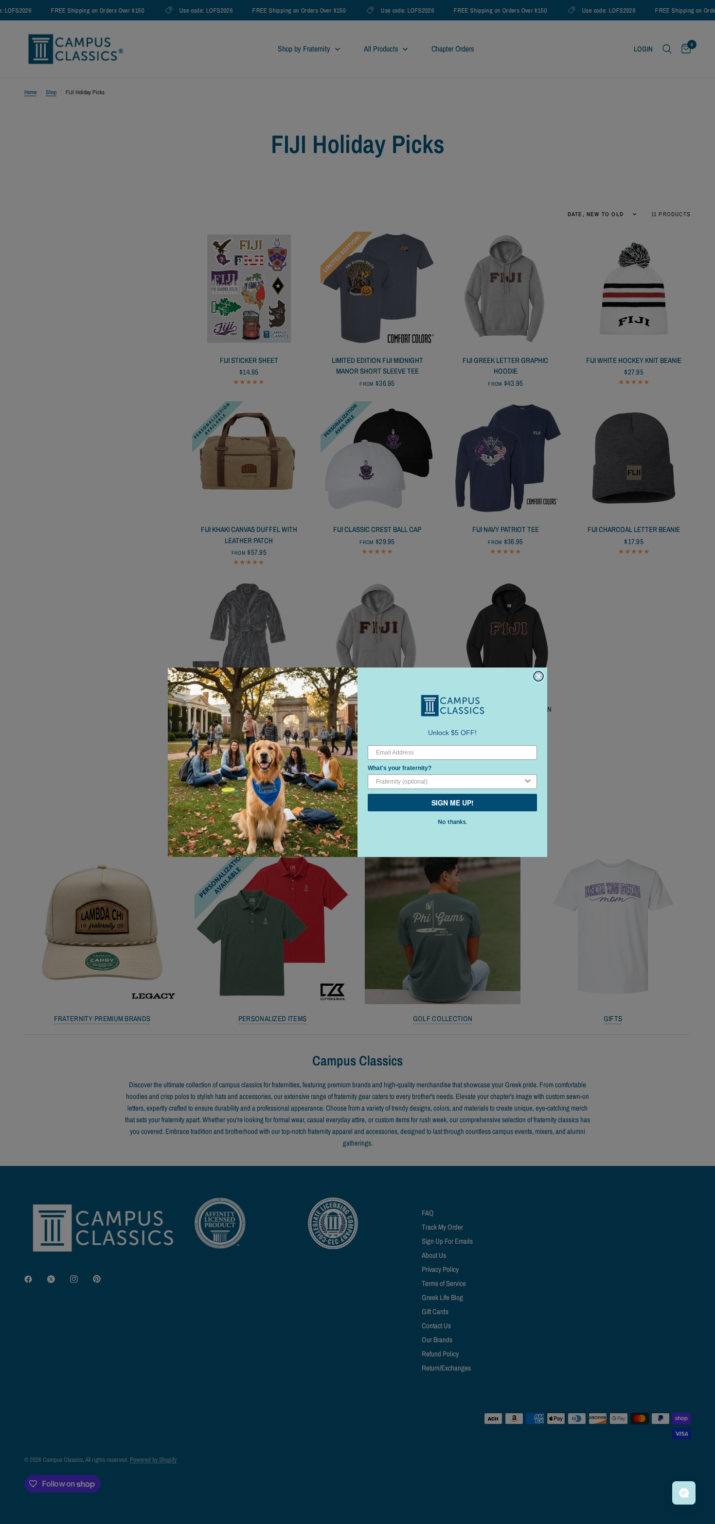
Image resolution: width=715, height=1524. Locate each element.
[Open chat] (684, 1493)
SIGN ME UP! (452, 802)
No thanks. (452, 822)
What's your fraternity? (399, 768)
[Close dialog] (538, 676)
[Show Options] (528, 781)
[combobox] (449, 781)
